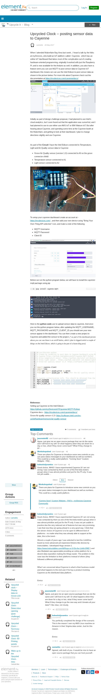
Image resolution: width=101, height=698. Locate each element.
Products (36, 673)
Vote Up (40, 508)
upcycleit (13, 558)
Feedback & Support (46, 676)
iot (11, 562)
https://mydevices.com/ (40, 221)
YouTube (97, 672)
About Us (34, 676)
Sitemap (66, 680)
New (93, 25)
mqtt (11, 554)
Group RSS (13, 503)
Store (44, 673)
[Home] (13, 7)
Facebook (88, 672)
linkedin (92, 672)
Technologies (53, 669)
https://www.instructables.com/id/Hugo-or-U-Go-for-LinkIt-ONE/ (63, 548)
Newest (70, 480)
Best (62, 480)
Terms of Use (65, 676)
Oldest (55, 480)
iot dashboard (15, 566)
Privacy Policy (37, 680)
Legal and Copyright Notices (52, 680)
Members (35, 669)
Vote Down (44, 508)
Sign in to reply (36, 429)
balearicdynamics (75, 438)
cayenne (13, 550)
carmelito (14, 518)
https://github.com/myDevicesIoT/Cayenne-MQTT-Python (55, 409)
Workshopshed (44, 451)
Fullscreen (91, 288)
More (8, 24)
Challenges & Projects (68, 669)
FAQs (57, 676)
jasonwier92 (43, 438)
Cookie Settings (38, 683)
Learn (43, 669)
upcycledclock (15, 546)
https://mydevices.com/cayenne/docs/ (62, 78)
